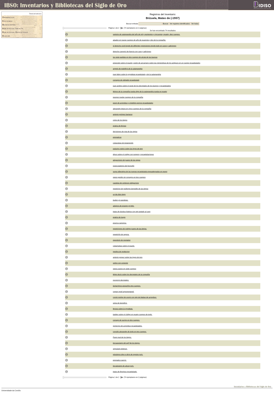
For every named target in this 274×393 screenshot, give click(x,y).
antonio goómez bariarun (122, 114)
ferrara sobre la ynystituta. (123, 309)
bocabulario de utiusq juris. (123, 366)
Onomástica (8, 17)
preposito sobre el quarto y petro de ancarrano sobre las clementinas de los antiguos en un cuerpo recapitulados (156, 63)
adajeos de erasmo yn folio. (123, 206)
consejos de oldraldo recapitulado (126, 80)
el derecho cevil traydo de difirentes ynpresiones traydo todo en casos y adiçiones (144, 46)
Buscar (6, 36)
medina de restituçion (121, 252)
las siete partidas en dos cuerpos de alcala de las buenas (135, 57)
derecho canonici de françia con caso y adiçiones (132, 52)
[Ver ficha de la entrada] (66, 34)
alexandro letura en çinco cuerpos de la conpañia (132, 109)
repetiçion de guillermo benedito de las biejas (130, 189)
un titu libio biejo (119, 194)
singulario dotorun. (120, 349)
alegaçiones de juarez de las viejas (126, 160)
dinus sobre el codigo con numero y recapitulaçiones (133, 154)
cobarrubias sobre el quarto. (124, 246)
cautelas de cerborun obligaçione (126, 183)
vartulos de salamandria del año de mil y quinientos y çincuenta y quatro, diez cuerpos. (146, 34)
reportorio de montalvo (121, 240)
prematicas (117, 137)
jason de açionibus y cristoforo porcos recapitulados (133, 103)
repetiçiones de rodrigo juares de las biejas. (130, 229)
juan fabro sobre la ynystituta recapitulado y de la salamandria (137, 74)
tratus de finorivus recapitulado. (125, 372)
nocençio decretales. (121, 280)
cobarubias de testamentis (123, 143)
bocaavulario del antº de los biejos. (126, 343)
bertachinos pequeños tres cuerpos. (127, 286)
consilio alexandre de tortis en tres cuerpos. (130, 332)
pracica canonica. (120, 223)
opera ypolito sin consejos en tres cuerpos (129, 177)
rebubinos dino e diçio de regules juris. (128, 355)
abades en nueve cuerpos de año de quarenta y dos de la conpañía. (139, 40)
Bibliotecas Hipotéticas (15, 32)
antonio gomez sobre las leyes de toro (127, 257)
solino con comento (120, 263)
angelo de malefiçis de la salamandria (127, 69)
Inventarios (35, 13)
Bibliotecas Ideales (12, 28)
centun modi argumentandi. (123, 292)
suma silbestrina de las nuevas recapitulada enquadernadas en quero (140, 172)
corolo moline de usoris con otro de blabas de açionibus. (135, 297)
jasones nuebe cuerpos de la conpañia (128, 97)
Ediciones (7, 21)
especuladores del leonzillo (123, 166)
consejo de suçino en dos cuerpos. (126, 320)
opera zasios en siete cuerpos (124, 269)
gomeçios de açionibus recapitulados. (127, 326)
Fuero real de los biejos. (122, 337)
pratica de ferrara (119, 126)
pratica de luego (119, 217)
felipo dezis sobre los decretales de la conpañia (131, 275)
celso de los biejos (120, 120)
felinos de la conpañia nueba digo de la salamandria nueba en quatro (140, 92)
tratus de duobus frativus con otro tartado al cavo (131, 212)
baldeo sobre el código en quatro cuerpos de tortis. (132, 315)
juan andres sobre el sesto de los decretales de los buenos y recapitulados (142, 86)
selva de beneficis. (120, 303)
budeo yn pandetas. (120, 200)
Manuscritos (9, 25)
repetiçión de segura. (121, 235)
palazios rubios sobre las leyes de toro (128, 149)
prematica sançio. (120, 360)
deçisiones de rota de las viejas (125, 132)
